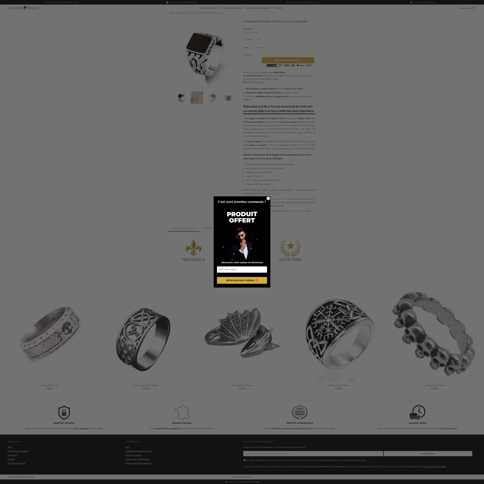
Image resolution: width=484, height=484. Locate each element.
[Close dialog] (268, 198)
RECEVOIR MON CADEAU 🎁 (242, 280)
